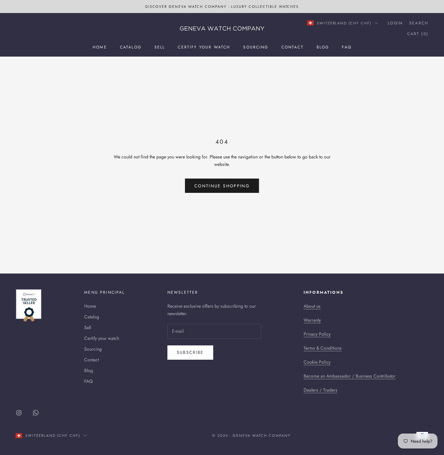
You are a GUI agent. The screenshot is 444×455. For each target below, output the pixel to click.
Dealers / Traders (320, 390)
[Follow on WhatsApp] (36, 412)
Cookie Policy (317, 362)
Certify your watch (204, 47)
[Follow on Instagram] (19, 412)
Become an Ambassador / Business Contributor (350, 376)
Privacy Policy (317, 334)
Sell (159, 47)
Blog (323, 47)
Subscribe (190, 352)
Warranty (312, 320)
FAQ (346, 47)
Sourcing (255, 47)
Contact (292, 47)
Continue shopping (222, 186)
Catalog (130, 47)
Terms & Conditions (323, 348)
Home (100, 47)
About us (312, 306)
